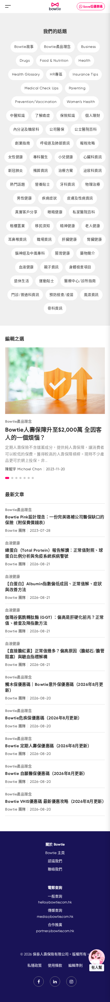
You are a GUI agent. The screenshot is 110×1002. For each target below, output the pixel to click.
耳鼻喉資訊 (17, 239)
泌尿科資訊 (92, 170)
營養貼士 (42, 184)
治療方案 (65, 170)
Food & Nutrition (54, 60)
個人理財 (92, 115)
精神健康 (67, 226)
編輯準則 (75, 965)
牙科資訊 (67, 184)
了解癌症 (42, 115)
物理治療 (92, 184)
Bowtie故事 (24, 47)
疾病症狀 (49, 198)
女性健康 (15, 157)
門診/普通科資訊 (25, 295)
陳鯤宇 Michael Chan (23, 469)
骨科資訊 (55, 308)
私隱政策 (34, 965)
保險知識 (67, 115)
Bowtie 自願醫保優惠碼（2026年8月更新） (46, 773)
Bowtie (55, 6)
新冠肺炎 (15, 170)
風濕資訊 (91, 295)
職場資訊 (44, 239)
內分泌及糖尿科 (26, 129)
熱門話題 (17, 184)
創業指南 (22, 143)
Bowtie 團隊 (15, 530)
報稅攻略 (87, 143)
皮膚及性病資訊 (80, 198)
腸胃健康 (62, 253)
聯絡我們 (55, 869)
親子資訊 (51, 267)
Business (88, 47)
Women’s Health (81, 102)
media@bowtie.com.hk (55, 916)
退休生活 (21, 281)
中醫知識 (17, 115)
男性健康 (24, 198)
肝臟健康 (69, 239)
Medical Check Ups (42, 88)
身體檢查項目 (80, 267)
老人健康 (92, 226)
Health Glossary (26, 74)
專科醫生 (40, 157)
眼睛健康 (55, 212)
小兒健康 (65, 157)
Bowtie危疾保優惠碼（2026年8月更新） (43, 718)
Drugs (25, 60)
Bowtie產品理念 (57, 47)
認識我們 (55, 861)
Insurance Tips (85, 74)
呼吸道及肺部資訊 (55, 143)
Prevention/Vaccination (36, 102)
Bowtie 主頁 (55, 853)
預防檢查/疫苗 (61, 295)
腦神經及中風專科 (30, 253)
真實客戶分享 (26, 212)
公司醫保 (56, 129)
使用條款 (55, 965)
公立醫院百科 (85, 129)
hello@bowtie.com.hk (55, 902)
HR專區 (56, 74)
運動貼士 (46, 281)
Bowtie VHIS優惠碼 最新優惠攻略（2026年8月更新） (55, 801)
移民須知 (42, 226)
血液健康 (26, 267)
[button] (7, 478)
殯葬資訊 (40, 170)
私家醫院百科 (84, 212)
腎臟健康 (94, 239)
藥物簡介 (87, 253)
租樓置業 (17, 226)
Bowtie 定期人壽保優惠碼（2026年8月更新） (48, 745)
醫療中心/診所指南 (80, 281)
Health (84, 60)
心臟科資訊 (92, 157)
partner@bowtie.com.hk (55, 931)
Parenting (77, 88)
